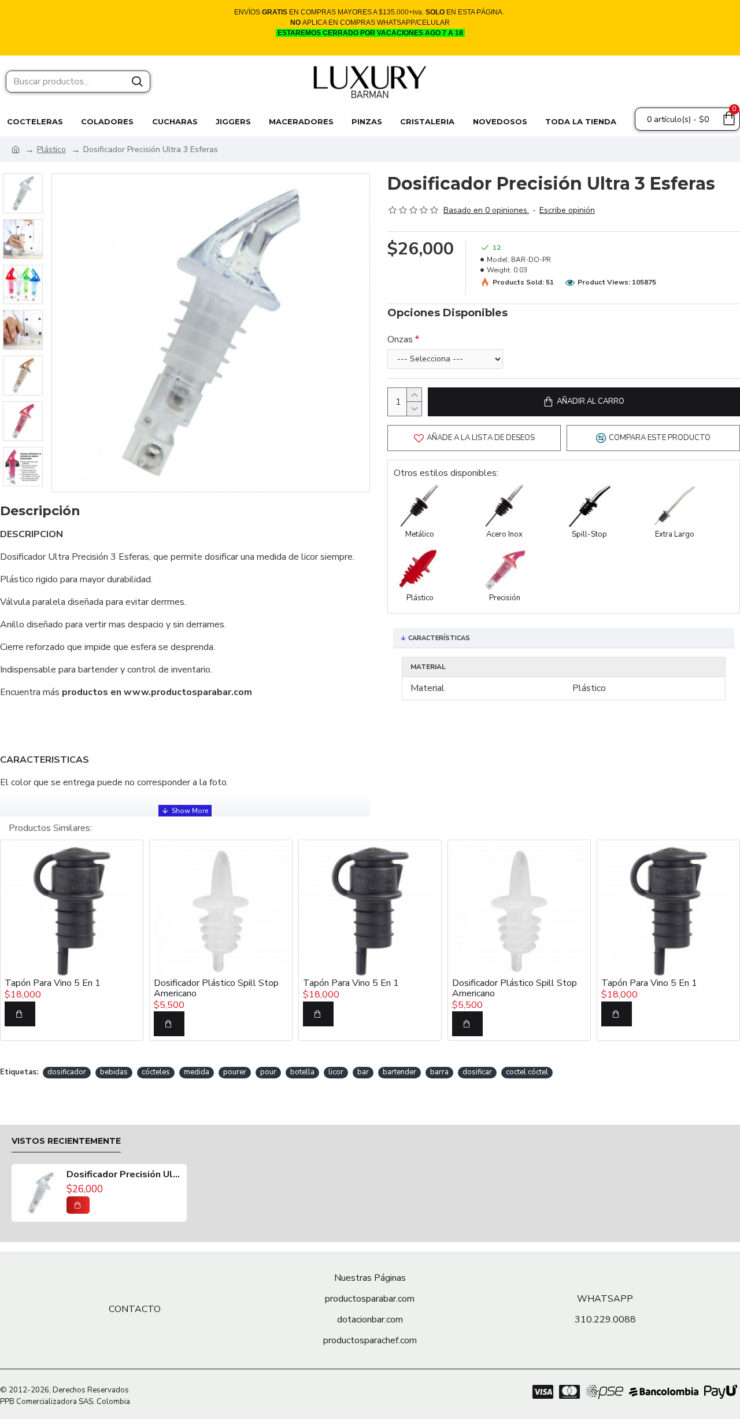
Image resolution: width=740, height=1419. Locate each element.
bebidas (114, 1072)
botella (302, 1072)
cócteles (156, 1072)
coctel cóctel (527, 1072)
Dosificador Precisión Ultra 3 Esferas (123, 1175)
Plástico (51, 149)
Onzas (400, 339)
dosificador (66, 1072)
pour (268, 1072)
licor (335, 1072)
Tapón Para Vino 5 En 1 (53, 983)
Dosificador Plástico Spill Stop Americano (216, 988)
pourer (234, 1072)
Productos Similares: (50, 828)
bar (363, 1072)
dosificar (477, 1072)
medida (196, 1072)
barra (439, 1072)
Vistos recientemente (66, 1141)
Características (439, 638)
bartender (399, 1072)
